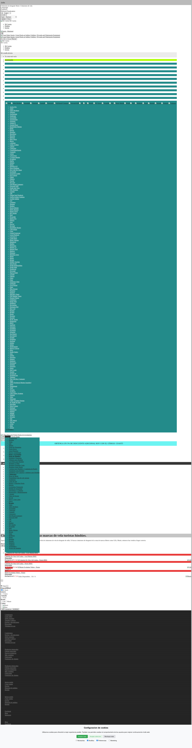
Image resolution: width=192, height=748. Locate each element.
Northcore (13, 269)
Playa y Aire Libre (10, 92)
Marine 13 (13, 247)
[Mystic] (127, 103)
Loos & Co (13, 237)
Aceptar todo (82, 736)
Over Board (13, 285)
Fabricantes (8, 657)
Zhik (11, 426)
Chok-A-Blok (14, 145)
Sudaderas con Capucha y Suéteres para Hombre (24, 472)
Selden (12, 343)
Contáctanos (9, 615)
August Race (14, 125)
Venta (10, 442)
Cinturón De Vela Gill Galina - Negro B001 (18, 564)
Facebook (8, 711)
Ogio (11, 280)
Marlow (12, 251)
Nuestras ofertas (6, 662)
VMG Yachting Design (17, 401)
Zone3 (12, 428)
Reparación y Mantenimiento (18, 492)
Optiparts (13, 283)
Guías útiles (8, 616)
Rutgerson (13, 321)
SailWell (12, 325)
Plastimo (12, 291)
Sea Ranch (13, 334)
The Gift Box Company (17, 379)
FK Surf (12, 182)
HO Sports (13, 213)
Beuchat (12, 136)
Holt (11, 215)
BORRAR (16, 609)
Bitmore (12, 137)
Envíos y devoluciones (12, 622)
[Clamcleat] (34, 103)
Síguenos (4, 718)
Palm (11, 287)
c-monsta (13, 143)
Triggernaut (13, 386)
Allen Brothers (14, 110)
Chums (12, 146)
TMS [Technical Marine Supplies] (20, 383)
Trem (11, 384)
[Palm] (132, 103)
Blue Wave (13, 139)
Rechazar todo (109, 736)
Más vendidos (9, 655)
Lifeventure (13, 229)
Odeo (11, 278)
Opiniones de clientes (11, 659)
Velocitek (13, 399)
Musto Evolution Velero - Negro (15, 573)
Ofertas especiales (10, 651)
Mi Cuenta (8, 24)
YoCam (12, 422)
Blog (6, 713)
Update (4, 19)
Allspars (12, 112)
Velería (7, 65)
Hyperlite (13, 217)
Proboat (12, 292)
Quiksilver (13, 300)
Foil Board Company (16, 184)
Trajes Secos (9, 73)
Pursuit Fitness (14, 298)
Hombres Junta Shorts (16, 467)
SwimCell (13, 374)
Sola (11, 354)
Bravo (12, 141)
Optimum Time (14, 282)
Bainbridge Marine (16, 127)
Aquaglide (13, 118)
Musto (12, 258)
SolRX (12, 355)
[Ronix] (145, 103)
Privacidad (8, 624)
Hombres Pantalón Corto (16, 465)
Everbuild (13, 172)
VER (7, 609)
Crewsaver (13, 155)
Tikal (11, 381)
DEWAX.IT (14, 166)
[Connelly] (41, 103)
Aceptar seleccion (95, 736)
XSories (12, 417)
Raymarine (13, 305)
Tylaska (12, 390)
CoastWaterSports (15, 150)
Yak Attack (13, 420)
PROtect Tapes (14, 294)
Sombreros (12, 480)
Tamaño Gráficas (10, 620)
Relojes (11, 485)
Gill (11, 193)
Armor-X (13, 123)
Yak (11, 419)
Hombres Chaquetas (15, 458)
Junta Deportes (9, 77)
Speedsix (13, 357)
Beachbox (13, 134)
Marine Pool (14, 249)
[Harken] (90, 103)
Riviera (12, 310)
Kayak (7, 88)
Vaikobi (12, 395)
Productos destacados (11, 649)
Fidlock (12, 179)
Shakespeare (14, 346)
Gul (11, 201)
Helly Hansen (14, 210)
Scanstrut (13, 330)
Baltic (12, 128)
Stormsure (13, 363)
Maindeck (13, 242)
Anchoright (13, 114)
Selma (12, 345)
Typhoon (13, 392)
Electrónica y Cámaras (16, 490)
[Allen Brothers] (16, 103)
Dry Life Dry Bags (16, 170)
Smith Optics (14, 352)
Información (4, 629)
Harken (12, 206)
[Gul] (85, 103)
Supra (12, 368)
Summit (12, 364)
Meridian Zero (14, 255)
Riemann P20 (14, 307)
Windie (12, 413)
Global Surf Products (16, 195)
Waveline (13, 404)
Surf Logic (13, 370)
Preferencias (102, 740)
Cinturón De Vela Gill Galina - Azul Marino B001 (20, 556)
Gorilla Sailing (14, 199)
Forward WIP (14, 186)
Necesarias (81, 740)
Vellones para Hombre (16, 460)
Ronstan (12, 316)
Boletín (7, 690)
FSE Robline (14, 190)
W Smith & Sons (15, 402)
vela (6, 62)
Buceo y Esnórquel (11, 81)
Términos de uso (10, 626)
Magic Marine (14, 240)
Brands (7, 100)
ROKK (12, 312)
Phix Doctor (14, 289)
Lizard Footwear (15, 233)
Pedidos (7, 26)
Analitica (91, 740)
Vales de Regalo (14, 496)
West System (14, 406)
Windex (12, 411)
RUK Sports (14, 319)
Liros (11, 231)
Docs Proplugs (14, 168)
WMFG (12, 415)
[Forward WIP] (74, 103)
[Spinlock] (164, 103)
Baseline (12, 132)
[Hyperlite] (105, 103)
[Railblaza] (138, 103)
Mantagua (13, 246)
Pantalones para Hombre (16, 471)
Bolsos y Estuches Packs (16, 483)
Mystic (12, 260)
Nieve (7, 96)
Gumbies (13, 202)
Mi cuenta (4, 693)
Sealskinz (13, 339)
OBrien (12, 276)
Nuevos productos (10, 653)
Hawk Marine (14, 208)
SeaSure (12, 341)
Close (9, 19)
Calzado (11, 494)
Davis (12, 164)
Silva (11, 350)
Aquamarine (14, 119)
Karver (12, 224)
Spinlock (12, 361)
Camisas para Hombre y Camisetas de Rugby (23, 469)
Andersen (13, 116)
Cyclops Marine (15, 157)
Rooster (12, 318)
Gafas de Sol (13, 481)
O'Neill (12, 274)
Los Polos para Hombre (16, 462)
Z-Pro (12, 424)
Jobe (11, 222)
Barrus (12, 130)
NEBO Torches (15, 262)
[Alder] (8, 103)
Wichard (12, 408)
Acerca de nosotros (15, 548)
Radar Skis (13, 301)
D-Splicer (13, 159)
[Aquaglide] (26, 103)
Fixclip (12, 181)
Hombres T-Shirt (14, 463)
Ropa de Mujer (13, 476)
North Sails (13, 267)
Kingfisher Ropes (15, 228)
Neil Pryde (13, 264)
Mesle (12, 256)
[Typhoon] (172, 103)
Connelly (13, 152)
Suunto (12, 372)
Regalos (11, 440)
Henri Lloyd (14, 211)
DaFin (12, 161)
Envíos (7, 28)
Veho (11, 397)
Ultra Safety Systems (16, 393)
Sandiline (13, 328)
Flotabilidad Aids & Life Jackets (19, 478)
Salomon (12, 327)
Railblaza (13, 303)
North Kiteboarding (16, 265)
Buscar (14, 39)
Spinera (12, 359)
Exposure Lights (15, 173)
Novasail (12, 271)
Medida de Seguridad (15, 489)
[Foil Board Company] (61, 103)
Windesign (13, 410)
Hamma (12, 204)
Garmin (12, 192)
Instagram (8, 715)
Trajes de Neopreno (11, 69)
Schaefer (12, 332)
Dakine (12, 163)
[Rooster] (158, 103)
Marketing (113, 740)
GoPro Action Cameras (17, 197)
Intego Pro (13, 219)
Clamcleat (13, 148)
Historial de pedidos (11, 688)
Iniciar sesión (9, 682)
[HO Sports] (97, 103)
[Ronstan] (151, 103)
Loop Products (14, 235)
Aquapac (13, 121)
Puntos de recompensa (24, 435)
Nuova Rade (14, 273)
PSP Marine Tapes (15, 296)
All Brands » (10, 429)
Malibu (12, 244)
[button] (7, 436)
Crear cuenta (9, 684)
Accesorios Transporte (16, 487)
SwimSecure (14, 375)
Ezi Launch (13, 175)
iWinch (12, 220)
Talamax (12, 377)
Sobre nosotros (9, 618)
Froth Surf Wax (15, 188)
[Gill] (81, 103)
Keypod (12, 226)
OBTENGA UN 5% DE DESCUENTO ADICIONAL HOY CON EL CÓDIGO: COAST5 (89, 443)
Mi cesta (3, 53)
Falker (12, 177)
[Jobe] (111, 103)
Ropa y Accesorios (11, 84)
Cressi (12, 154)
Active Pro (13, 107)
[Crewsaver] (49, 103)
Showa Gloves (14, 348)
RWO (12, 323)
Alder (11, 109)
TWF (11, 388)
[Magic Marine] (119, 103)
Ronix (12, 314)
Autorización (9, 60)
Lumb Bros (13, 238)
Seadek (12, 337)
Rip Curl (12, 309)
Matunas (12, 253)
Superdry (13, 366)
